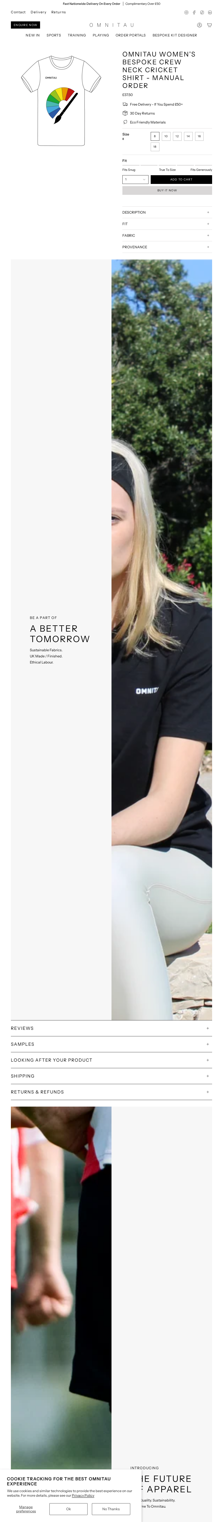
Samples (22, 1044)
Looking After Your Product (52, 1060)
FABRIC (128, 235)
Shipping (23, 1076)
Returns (58, 12)
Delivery (39, 12)
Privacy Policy (83, 1495)
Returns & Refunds (37, 1092)
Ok (68, 1509)
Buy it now (167, 190)
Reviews (22, 1028)
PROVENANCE (134, 247)
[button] (53, 35)
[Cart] (209, 25)
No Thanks (111, 1509)
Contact (18, 12)
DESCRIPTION (134, 212)
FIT (125, 224)
